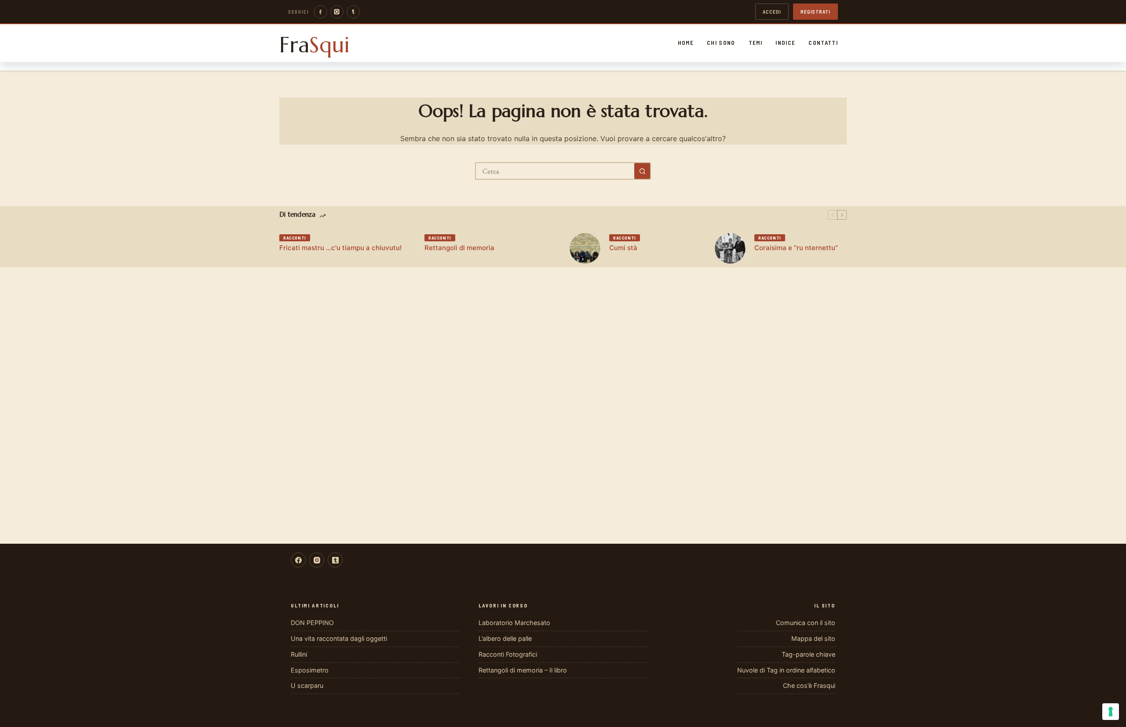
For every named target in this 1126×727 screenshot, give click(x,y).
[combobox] (555, 171)
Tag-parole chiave (808, 654)
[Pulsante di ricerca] (642, 171)
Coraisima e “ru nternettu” (796, 248)
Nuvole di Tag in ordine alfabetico (786, 670)
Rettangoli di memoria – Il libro (523, 670)
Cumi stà (623, 248)
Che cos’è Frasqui (809, 685)
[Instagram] (337, 11)
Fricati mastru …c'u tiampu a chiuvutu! (340, 248)
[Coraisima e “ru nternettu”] (730, 248)
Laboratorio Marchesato (514, 622)
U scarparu (307, 685)
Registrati (815, 11)
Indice (785, 42)
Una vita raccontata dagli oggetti (339, 638)
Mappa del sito (813, 638)
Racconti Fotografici (508, 654)
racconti (294, 237)
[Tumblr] (353, 11)
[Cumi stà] (585, 248)
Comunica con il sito (805, 622)
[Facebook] (320, 11)
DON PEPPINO (312, 622)
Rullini (299, 654)
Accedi (772, 11)
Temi (755, 42)
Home (686, 42)
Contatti (823, 42)
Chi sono (721, 42)
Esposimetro (310, 670)
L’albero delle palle (505, 638)
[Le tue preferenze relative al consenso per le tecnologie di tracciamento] (1110, 711)
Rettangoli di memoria (459, 248)
